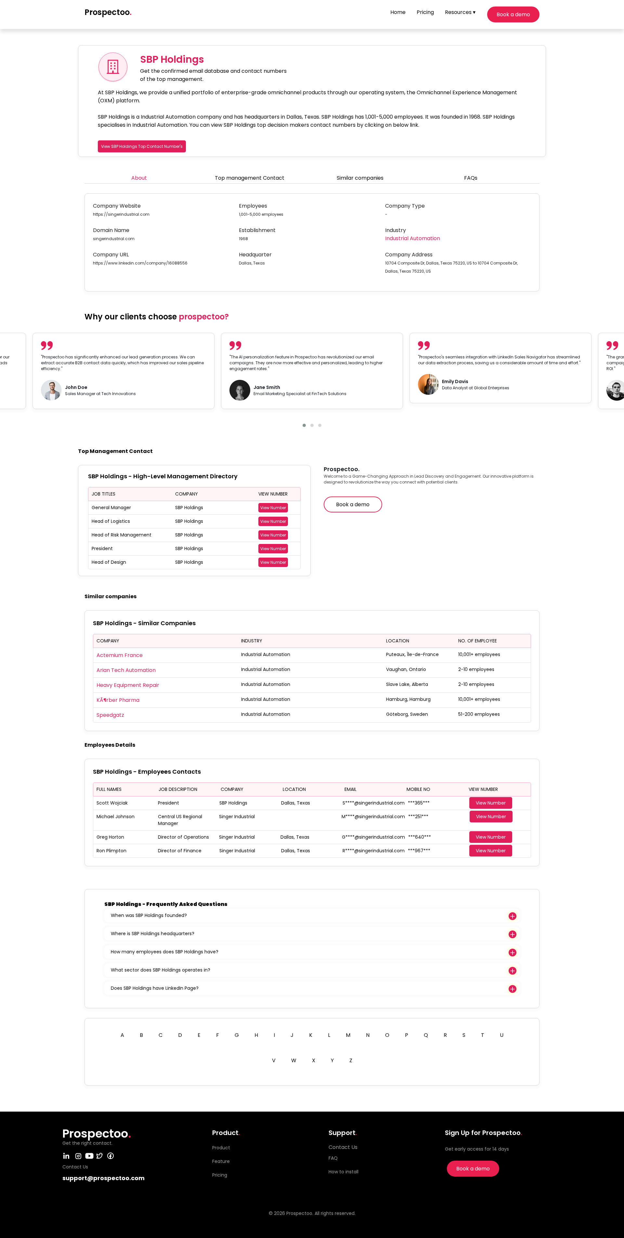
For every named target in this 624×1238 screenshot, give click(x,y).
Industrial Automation (412, 238)
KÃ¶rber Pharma (118, 700)
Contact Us (343, 1147)
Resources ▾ (460, 12)
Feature (221, 1161)
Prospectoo (108, 12)
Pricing (425, 12)
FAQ (333, 1158)
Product (221, 1147)
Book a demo (513, 14)
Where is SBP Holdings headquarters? (152, 933)
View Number (273, 507)
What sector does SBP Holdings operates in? (160, 970)
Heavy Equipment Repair (128, 685)
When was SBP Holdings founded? (149, 915)
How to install (343, 1171)
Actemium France (120, 655)
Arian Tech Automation (126, 670)
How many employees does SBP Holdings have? (164, 951)
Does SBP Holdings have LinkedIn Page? (155, 988)
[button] (304, 425)
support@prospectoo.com (103, 1178)
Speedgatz (110, 715)
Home (398, 12)
